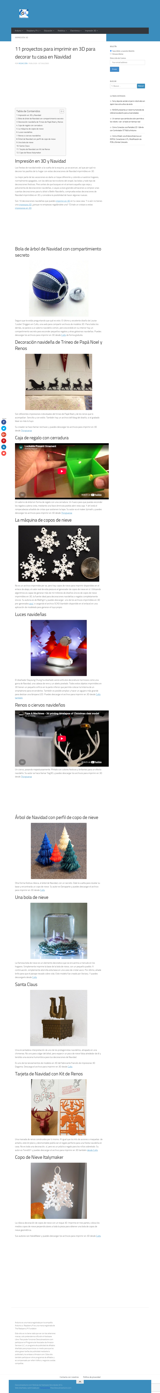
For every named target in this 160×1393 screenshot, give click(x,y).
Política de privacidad (91, 1377)
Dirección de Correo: (118, 58)
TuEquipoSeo (45, 1388)
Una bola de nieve (25, 142)
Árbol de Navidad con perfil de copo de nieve (37, 139)
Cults (63, 335)
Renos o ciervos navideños (29, 135)
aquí (31, 603)
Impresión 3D (90, 30)
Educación (48, 30)
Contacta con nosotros (69, 1377)
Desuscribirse (117, 54)
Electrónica (75, 30)
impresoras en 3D (23, 208)
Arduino (18, 30)
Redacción (23, 63)
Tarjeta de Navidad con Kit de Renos (34, 149)
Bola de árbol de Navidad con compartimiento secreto (40, 118)
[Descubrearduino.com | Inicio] (24, 14)
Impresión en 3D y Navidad (29, 115)
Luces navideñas (25, 132)
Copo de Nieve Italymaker (30, 152)
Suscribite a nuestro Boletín (123, 51)
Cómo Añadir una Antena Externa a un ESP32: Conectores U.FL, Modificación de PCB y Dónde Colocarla (126, 139)
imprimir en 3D (63, 201)
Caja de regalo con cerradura (30, 125)
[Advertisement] (99, 9)
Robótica (61, 30)
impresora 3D (25, 204)
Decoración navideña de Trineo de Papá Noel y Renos (40, 122)
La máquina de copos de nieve (31, 129)
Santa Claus (24, 146)
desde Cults (92, 1150)
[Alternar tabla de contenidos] (60, 111)
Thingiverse (26, 430)
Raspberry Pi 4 (33, 30)
